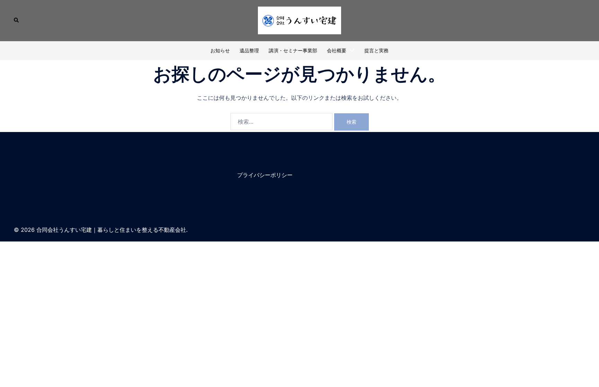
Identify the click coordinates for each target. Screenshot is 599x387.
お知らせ (220, 50)
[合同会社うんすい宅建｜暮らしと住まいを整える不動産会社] (299, 19)
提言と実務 (376, 50)
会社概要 (336, 50)
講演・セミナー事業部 (293, 50)
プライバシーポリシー (265, 174)
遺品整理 (249, 50)
